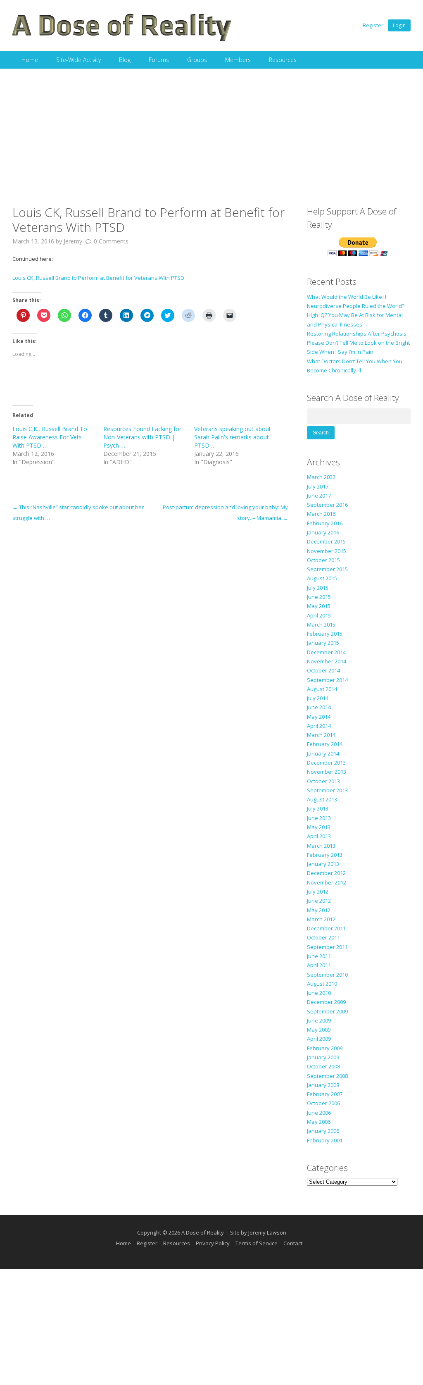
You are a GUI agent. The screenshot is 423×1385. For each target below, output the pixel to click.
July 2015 (317, 587)
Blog (125, 60)
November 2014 (326, 661)
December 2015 (326, 541)
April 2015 (319, 615)
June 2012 (319, 900)
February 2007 (324, 1094)
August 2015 (322, 578)
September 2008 (327, 1076)
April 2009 (319, 1038)
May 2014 (318, 716)
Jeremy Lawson (267, 1232)
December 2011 (326, 928)
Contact (292, 1243)
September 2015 (327, 569)
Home (29, 60)
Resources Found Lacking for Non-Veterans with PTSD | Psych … (142, 437)
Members (238, 60)
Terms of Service (256, 1243)
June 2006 (319, 1112)
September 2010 (327, 974)
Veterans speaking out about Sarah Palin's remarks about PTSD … (232, 437)
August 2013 (322, 799)
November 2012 (326, 882)
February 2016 (324, 523)
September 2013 (327, 790)
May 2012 (318, 910)
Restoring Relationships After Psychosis (356, 333)
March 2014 (321, 735)
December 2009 (326, 1002)
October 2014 (323, 670)
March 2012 (321, 919)
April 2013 (319, 836)
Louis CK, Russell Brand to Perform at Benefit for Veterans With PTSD (98, 277)
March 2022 (321, 477)
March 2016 (321, 513)
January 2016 (323, 532)
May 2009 (318, 1029)
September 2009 (327, 1011)
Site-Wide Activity (78, 60)
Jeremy (73, 241)
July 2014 (317, 698)
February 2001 (324, 1140)
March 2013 (321, 845)
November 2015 (326, 551)
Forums (159, 60)
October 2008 (323, 1066)
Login (399, 25)
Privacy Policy (213, 1243)
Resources (283, 60)
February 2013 (324, 854)
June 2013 (319, 818)
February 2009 (324, 1048)
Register (373, 25)
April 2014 (319, 725)
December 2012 (326, 873)
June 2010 (319, 992)
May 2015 (318, 606)
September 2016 (327, 504)
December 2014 (326, 652)
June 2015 (319, 597)
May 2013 (318, 827)
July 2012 (317, 891)
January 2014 (323, 753)
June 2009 (319, 1020)
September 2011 (327, 947)
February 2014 (324, 744)
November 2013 (326, 771)
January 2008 (323, 1085)
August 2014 (322, 689)
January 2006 (323, 1131)
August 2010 (322, 983)
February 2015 (324, 633)
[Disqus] (150, 626)
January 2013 (323, 864)
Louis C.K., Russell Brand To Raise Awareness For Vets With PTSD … (49, 437)
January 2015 (323, 642)
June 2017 (319, 495)
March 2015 (321, 624)
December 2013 (326, 762)
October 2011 (323, 937)
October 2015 (323, 560)
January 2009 (323, 1057)
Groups (197, 60)
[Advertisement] (211, 130)
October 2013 (323, 781)
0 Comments (111, 241)
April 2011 (319, 965)
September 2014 (327, 680)
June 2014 (319, 707)
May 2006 (318, 1121)
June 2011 (319, 956)
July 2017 (317, 486)
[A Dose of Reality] (122, 40)
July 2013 (317, 808)
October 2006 (323, 1103)
